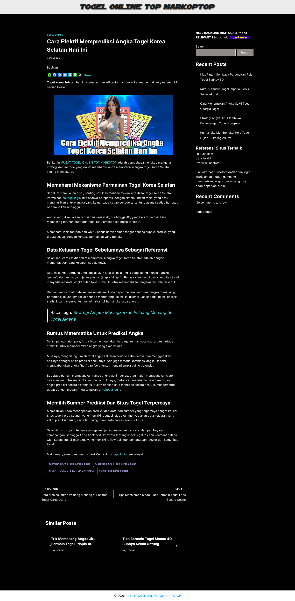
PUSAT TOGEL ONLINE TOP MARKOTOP (71, 470)
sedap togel (204, 211)
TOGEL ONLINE (55, 34)
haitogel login (71, 198)
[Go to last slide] (51, 546)
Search (200, 46)
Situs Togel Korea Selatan (114, 470)
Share (87, 75)
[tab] (107, 564)
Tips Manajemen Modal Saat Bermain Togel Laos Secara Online (152, 494)
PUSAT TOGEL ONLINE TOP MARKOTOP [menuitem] (89, 162)
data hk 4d (203, 158)
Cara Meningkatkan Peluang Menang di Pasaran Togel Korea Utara (74, 494)
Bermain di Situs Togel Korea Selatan (69, 463)
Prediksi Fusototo (208, 163)
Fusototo (221, 172)
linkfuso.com (204, 154)
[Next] (176, 546)
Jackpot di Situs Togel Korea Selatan (115, 463)
